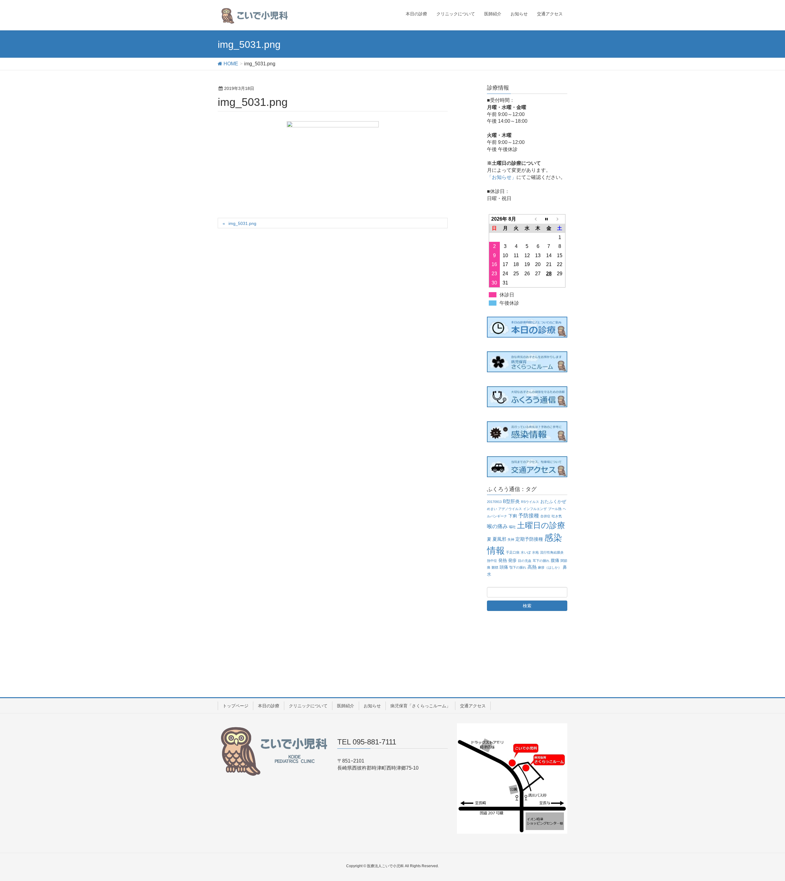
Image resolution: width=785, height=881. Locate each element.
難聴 (495, 567)
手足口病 (512, 552)
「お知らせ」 (501, 177)
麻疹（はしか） (549, 567)
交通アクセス (473, 705)
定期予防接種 (529, 539)
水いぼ (526, 552)
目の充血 (524, 560)
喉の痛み (497, 526)
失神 (510, 539)
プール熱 (554, 509)
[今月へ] (548, 219)
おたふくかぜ (553, 501)
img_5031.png (242, 223)
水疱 (535, 552)
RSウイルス (530, 502)
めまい (492, 509)
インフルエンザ (535, 509)
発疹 (512, 560)
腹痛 (555, 560)
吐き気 (557, 516)
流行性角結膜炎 (552, 552)
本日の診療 (268, 705)
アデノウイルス (510, 509)
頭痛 (504, 567)
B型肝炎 (511, 501)
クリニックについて (308, 705)
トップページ (235, 705)
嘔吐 (512, 527)
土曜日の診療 (541, 525)
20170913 (494, 502)
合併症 (545, 516)
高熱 (532, 567)
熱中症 (492, 560)
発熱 (502, 560)
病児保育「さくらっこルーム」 (420, 705)
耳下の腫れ (541, 560)
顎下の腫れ (517, 567)
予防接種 (528, 516)
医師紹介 (345, 705)
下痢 (512, 516)
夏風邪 (499, 539)
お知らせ (372, 705)
